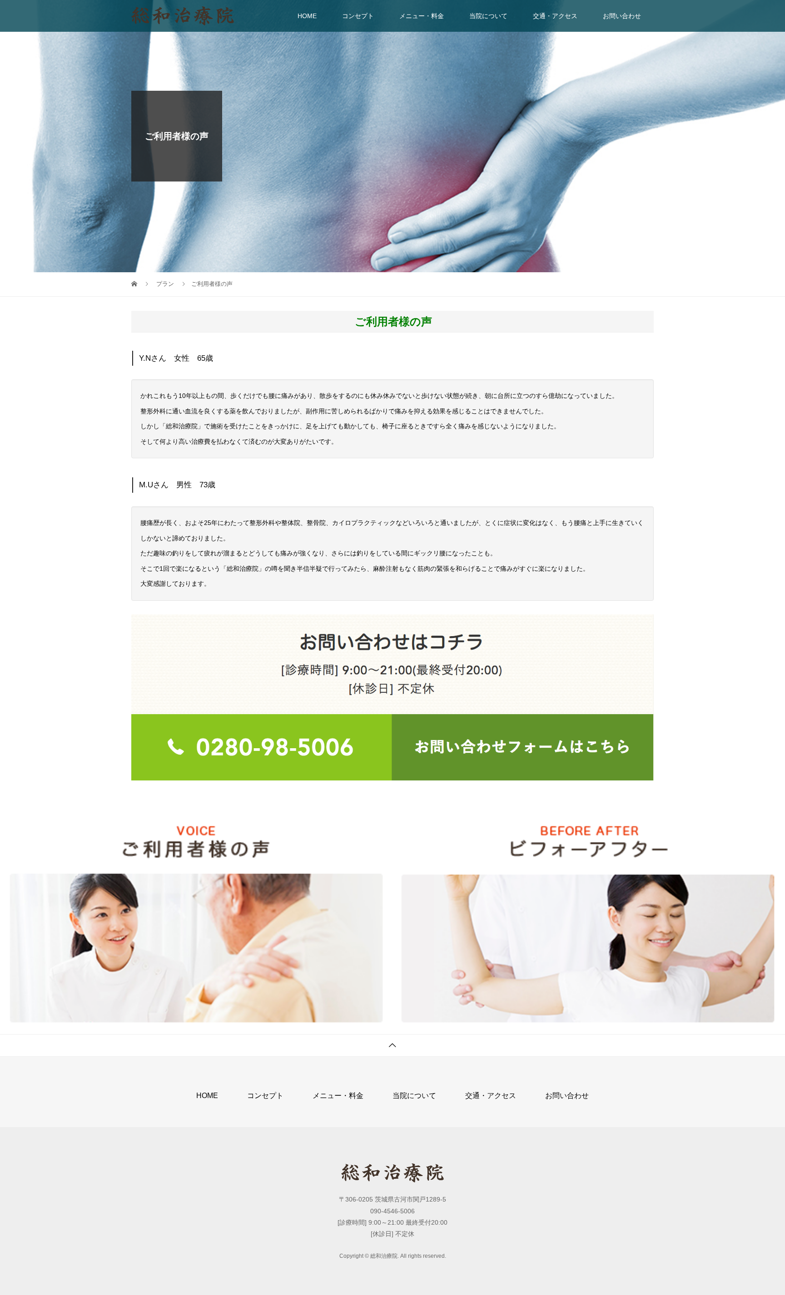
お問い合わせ (622, 16)
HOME (307, 16)
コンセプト (358, 16)
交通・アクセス (555, 16)
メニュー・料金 (421, 16)
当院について (488, 16)
